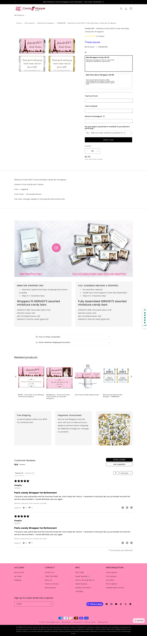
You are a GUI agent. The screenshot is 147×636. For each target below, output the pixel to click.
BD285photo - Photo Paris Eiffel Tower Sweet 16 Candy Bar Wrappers (58, 396)
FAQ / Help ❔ (80, 572)
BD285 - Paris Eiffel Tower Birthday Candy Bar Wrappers (31, 396)
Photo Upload (111, 584)
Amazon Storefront (83, 588)
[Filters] (115, 473)
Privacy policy (77, 622)
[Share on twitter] (131, 508)
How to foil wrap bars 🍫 (85, 580)
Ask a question (119, 464)
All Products (30, 23)
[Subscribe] (50, 603)
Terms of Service (52, 584)
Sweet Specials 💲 (82, 576)
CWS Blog (79, 591)
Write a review (119, 459)
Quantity (88, 146)
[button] (20, 15)
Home (19, 23)
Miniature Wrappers (46, 23)
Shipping (17, 580)
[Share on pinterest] (127, 508)
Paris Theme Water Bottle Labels (87, 395)
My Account (19, 572)
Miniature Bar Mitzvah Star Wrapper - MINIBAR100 (112, 396)
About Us (48, 580)
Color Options (111, 572)
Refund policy (50, 588)
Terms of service (90, 622)
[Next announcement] (132, 2)
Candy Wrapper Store (52, 622)
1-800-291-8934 (51, 576)
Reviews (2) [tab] (19, 473)
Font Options (111, 576)
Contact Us (49, 572)
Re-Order (18, 576)
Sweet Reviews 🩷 (82, 584)
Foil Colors (110, 580)
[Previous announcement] (15, 2)
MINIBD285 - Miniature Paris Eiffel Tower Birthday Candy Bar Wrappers (86, 23)
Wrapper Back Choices (115, 588)
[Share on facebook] (122, 508)
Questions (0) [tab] (29, 473)
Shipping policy (103, 622)
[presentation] (15, 376)
